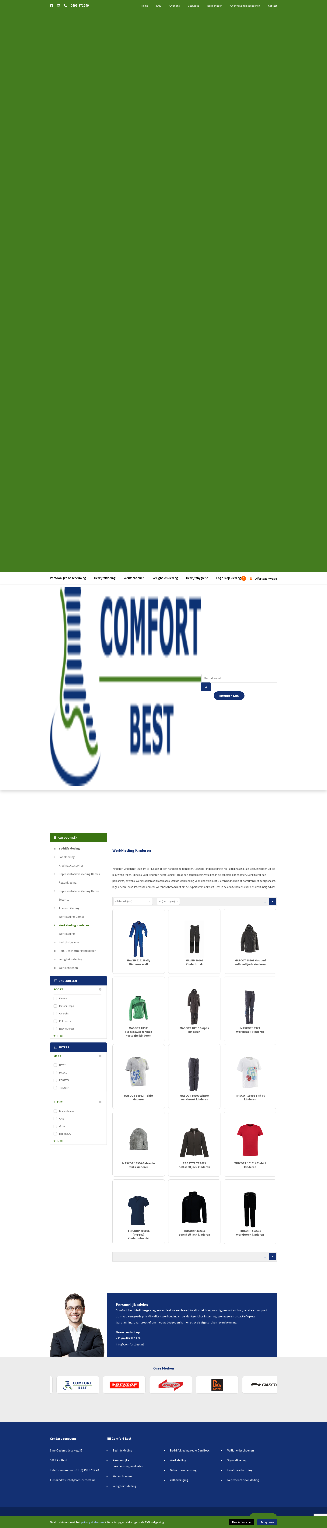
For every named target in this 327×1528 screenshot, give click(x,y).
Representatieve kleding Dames (79, 874)
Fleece (63, 998)
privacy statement (93, 1522)
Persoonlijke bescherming (68, 578)
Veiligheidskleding (165, 578)
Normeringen (214, 5)
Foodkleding (67, 857)
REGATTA (64, 1080)
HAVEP (62, 1065)
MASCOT (64, 1072)
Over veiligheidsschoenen (245, 5)
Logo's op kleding (228, 578)
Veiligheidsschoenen (240, 1450)
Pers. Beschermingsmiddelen (77, 951)
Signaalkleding (237, 1460)
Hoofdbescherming (239, 1470)
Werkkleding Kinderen (74, 925)
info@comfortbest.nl (130, 1344)
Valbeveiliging (179, 1480)
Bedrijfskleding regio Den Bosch (190, 1450)
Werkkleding (67, 933)
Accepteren (267, 1522)
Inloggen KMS (229, 695)
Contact (272, 5)
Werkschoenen (134, 578)
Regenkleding (68, 882)
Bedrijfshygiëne (197, 578)
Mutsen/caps (66, 1006)
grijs (61, 1118)
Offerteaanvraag (265, 578)
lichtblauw (65, 1133)
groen (62, 1126)
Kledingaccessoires (71, 865)
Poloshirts (65, 1021)
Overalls (64, 1013)
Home (145, 5)
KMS (158, 5)
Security (64, 899)
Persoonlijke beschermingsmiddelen (128, 1463)
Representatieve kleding (243, 1480)
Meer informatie (241, 1522)
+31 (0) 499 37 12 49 (128, 1338)
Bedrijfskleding (105, 578)
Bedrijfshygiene (69, 942)
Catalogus (193, 5)
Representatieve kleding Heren (79, 891)
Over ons (174, 5)
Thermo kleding (69, 908)
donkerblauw (66, 1111)
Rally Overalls (67, 1028)
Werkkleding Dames (71, 916)
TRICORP (64, 1087)
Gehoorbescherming (183, 1470)
